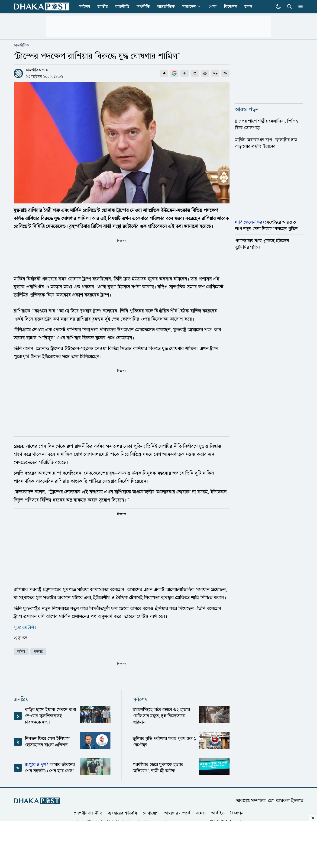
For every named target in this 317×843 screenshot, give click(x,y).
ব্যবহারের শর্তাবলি (122, 812)
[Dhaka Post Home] (37, 801)
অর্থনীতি (143, 6)
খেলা (213, 6)
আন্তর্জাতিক (166, 6)
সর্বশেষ (84, 6)
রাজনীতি (122, 6)
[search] (289, 6)
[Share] (164, 73)
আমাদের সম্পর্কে (177, 812)
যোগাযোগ (151, 812)
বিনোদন (230, 6)
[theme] (278, 6)
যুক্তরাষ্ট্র (38, 651)
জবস (248, 6)
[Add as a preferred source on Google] (174, 73)
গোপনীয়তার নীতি (88, 812)
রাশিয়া (21, 651)
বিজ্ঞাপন (236, 812)
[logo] (41, 6)
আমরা (201, 812)
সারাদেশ (189, 6)
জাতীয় (102, 6)
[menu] (299, 6)
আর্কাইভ (218, 812)
